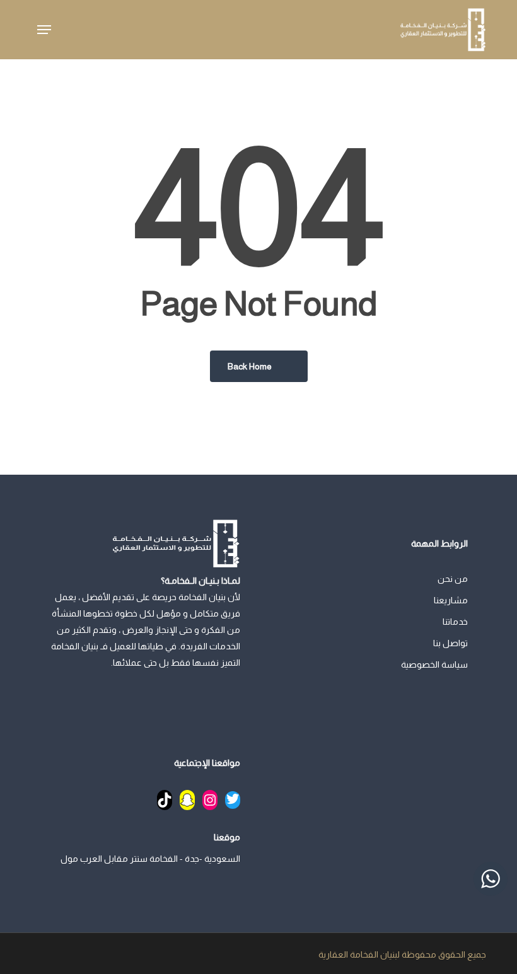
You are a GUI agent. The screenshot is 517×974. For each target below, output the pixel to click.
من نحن (453, 579)
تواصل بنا (450, 643)
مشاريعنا (451, 600)
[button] (44, 29)
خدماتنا (455, 622)
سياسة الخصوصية (434, 664)
